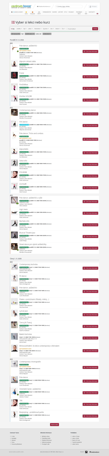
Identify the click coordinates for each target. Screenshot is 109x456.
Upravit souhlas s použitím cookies (16, 451)
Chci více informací (91, 51)
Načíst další (54, 424)
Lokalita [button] (19, 28)
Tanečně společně (77, 442)
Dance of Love (76, 440)
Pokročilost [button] (37, 28)
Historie (14, 440)
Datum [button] (57, 28)
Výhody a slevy (45, 436)
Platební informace (47, 440)
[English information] (97, 13)
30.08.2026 (46, 34)
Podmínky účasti (46, 438)
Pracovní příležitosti (17, 444)
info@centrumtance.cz (44, 6)
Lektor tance (75, 444)
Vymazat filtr (16, 34)
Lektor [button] (30, 28)
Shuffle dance (29, 34)
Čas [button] (63, 28)
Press (13, 442)
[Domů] (12, 12)
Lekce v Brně (75, 438)
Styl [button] (24, 28)
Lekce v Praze (75, 436)
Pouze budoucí (72, 29)
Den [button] (51, 28)
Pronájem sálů (45, 444)
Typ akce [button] (45, 28)
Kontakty (14, 438)
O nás (13, 436)
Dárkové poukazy (46, 442)
